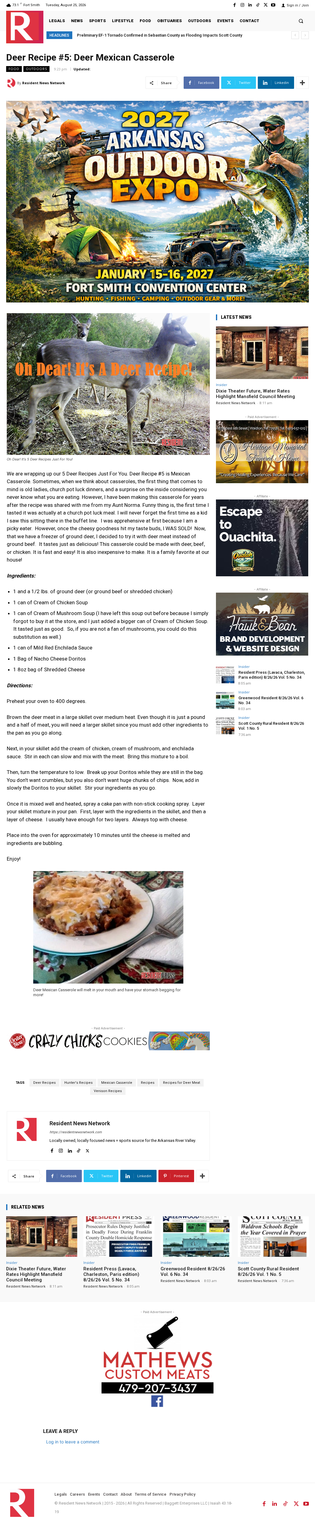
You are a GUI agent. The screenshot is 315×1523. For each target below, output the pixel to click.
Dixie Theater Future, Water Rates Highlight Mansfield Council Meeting (255, 393)
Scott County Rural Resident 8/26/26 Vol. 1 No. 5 (268, 1271)
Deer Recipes (44, 1083)
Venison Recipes (108, 1091)
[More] (302, 83)
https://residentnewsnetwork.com (76, 1132)
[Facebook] (234, 5)
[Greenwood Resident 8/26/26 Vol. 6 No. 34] (225, 699)
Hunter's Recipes (78, 1083)
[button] (301, 21)
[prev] (295, 35)
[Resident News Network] (25, 26)
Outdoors (36, 69)
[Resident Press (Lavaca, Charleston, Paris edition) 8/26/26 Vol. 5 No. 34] (225, 674)
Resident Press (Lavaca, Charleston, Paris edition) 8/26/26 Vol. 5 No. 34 (271, 675)
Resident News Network (43, 83)
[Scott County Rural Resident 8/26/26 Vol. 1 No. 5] (225, 725)
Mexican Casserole (116, 1083)
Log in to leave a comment (72, 1441)
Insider (221, 384)
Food (14, 69)
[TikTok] (257, 5)
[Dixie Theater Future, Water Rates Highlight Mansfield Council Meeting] (262, 352)
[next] (305, 35)
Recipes (147, 1083)
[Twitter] (265, 5)
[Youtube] (273, 5)
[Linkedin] (250, 5)
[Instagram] (242, 5)
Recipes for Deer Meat (181, 1083)
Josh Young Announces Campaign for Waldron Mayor (125, 35)
